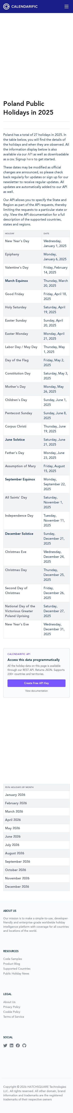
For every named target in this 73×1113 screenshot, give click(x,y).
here (30, 159)
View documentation (36, 690)
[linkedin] (11, 1045)
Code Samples (12, 958)
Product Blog (11, 963)
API (30, 154)
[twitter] (5, 1045)
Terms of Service (13, 1016)
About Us (9, 1002)
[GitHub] (24, 1045)
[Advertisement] (36, 56)
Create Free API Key (36, 683)
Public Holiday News (16, 973)
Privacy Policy (11, 1007)
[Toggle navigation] (66, 6)
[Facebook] (18, 1045)
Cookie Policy (11, 1011)
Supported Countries (16, 968)
